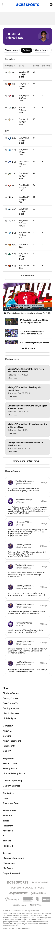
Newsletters (9, 863)
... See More (12, 378)
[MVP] (46, 898)
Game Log (40, 50)
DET (14, 150)
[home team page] (9, 72)
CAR (14, 209)
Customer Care (10, 803)
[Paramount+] (12, 898)
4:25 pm (24, 73)
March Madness (11, 713)
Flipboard (8, 845)
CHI (14, 84)
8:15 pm (24, 163)
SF (13, 185)
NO (13, 120)
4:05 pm (24, 97)
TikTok (6, 820)
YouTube (7, 815)
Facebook (8, 830)
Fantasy (26, 50)
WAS (14, 245)
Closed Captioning (12, 780)
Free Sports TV (10, 703)
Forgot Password (11, 873)
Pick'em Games (10, 693)
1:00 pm (24, 85)
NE (13, 221)
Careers (7, 735)
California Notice (11, 785)
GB (13, 72)
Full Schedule (27, 275)
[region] (27, 297)
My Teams (8, 868)
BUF (14, 162)
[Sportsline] (38, 892)
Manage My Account (13, 858)
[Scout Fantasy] (19, 905)
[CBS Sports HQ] (40, 882)
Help (5, 798)
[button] (4, 4)
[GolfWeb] (36, 905)
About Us (7, 730)
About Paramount (12, 740)
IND (14, 138)
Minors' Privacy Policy (14, 773)
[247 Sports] (18, 892)
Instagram (8, 825)
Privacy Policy (10, 768)
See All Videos (27, 348)
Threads (7, 840)
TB (13, 96)
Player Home (11, 50)
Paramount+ (9, 745)
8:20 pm (24, 186)
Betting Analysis (11, 708)
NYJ (14, 254)
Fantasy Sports (10, 698)
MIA (14, 108)
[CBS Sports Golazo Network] (27, 887)
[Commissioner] (30, 898)
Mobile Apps (9, 718)
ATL (14, 197)
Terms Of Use (10, 763)
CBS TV (7, 750)
